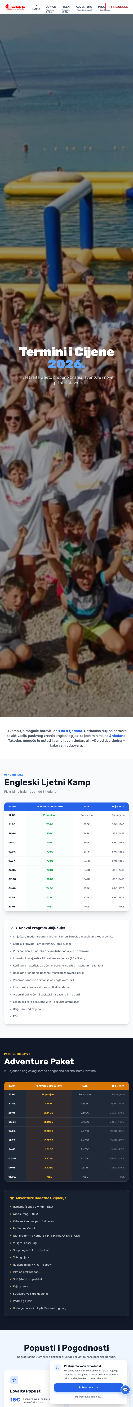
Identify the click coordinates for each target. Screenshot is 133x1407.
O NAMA (36, 7)
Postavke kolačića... (90, 1396)
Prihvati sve (86, 1387)
